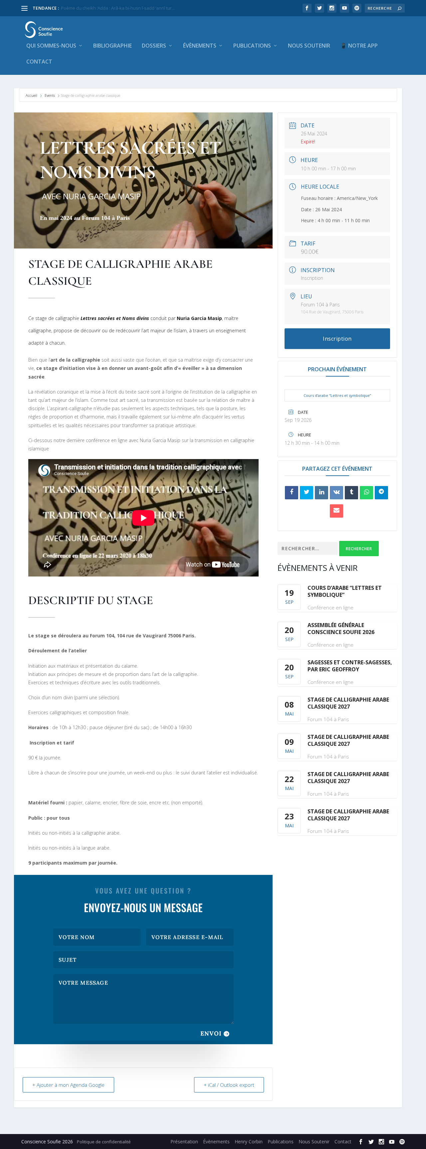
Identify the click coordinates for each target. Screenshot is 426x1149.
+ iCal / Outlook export (229, 1084)
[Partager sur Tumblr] (351, 492)
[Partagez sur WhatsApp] (366, 492)
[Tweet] (306, 492)
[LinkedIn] (321, 492)
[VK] (336, 492)
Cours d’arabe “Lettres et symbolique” (337, 395)
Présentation (184, 1141)
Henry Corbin (249, 1141)
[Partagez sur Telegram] (381, 492)
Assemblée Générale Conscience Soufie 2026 (341, 628)
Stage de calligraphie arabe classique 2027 (348, 703)
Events (50, 95)
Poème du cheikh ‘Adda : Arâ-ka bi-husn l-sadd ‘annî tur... (118, 8)
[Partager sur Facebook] (291, 492)
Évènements (199, 46)
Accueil (32, 95)
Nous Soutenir (309, 46)
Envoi (211, 1033)
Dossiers (154, 46)
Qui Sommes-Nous (51, 46)
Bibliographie (112, 46)
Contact (39, 62)
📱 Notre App (359, 46)
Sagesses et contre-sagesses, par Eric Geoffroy (350, 666)
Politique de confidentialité (104, 1142)
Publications (252, 46)
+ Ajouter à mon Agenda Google (68, 1084)
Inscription (312, 278)
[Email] (336, 511)
